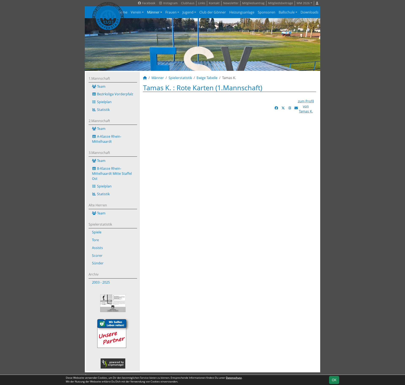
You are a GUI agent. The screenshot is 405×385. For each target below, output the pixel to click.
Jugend (187, 12)
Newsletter (231, 3)
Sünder (98, 263)
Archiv (94, 274)
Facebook (148, 3)
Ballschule (287, 12)
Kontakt (214, 3)
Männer (153, 12)
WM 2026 (303, 3)
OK (334, 380)
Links (201, 3)
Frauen (171, 12)
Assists (97, 247)
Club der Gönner (212, 12)
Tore (95, 240)
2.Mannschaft (99, 120)
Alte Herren (98, 205)
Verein (136, 12)
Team (100, 86)
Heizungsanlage (241, 12)
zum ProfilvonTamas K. (306, 106)
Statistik (103, 109)
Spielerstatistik (100, 224)
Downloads (310, 12)
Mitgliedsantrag (253, 3)
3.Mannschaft (99, 152)
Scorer (97, 255)
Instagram (170, 3)
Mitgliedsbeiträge (280, 3)
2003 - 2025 (101, 282)
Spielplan (104, 102)
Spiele (96, 232)
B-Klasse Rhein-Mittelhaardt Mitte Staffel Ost (112, 173)
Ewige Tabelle (207, 77)
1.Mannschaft (99, 78)
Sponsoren (266, 12)
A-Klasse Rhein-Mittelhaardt (106, 139)
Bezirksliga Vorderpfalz (114, 94)
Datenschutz (234, 378)
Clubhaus (187, 3)
